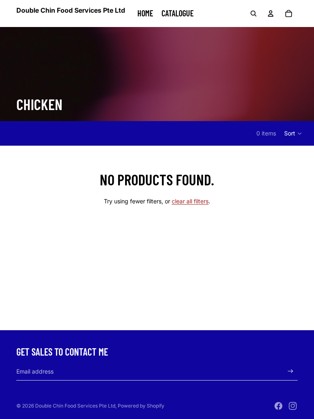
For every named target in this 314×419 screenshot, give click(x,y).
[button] (293, 133)
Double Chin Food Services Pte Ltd (75, 406)
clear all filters (190, 201)
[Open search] (253, 14)
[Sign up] (290, 371)
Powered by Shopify (141, 406)
